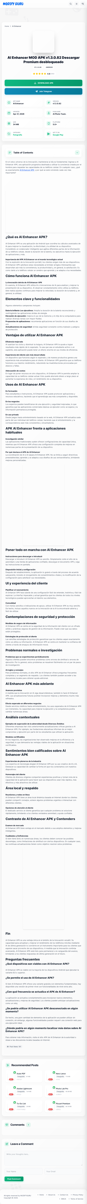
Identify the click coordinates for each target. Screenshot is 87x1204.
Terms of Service (77, 1199)
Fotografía (17, 135)
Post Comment (14, 1179)
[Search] (70, 4)
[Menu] (82, 3)
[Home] (13, 4)
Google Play (58, 135)
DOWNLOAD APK (45, 83)
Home (7, 26)
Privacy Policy (78, 1195)
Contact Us (64, 1195)
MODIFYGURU (25, 1196)
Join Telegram (45, 91)
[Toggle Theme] (76, 4)
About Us (51, 1195)
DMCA (63, 1199)
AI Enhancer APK (27, 170)
